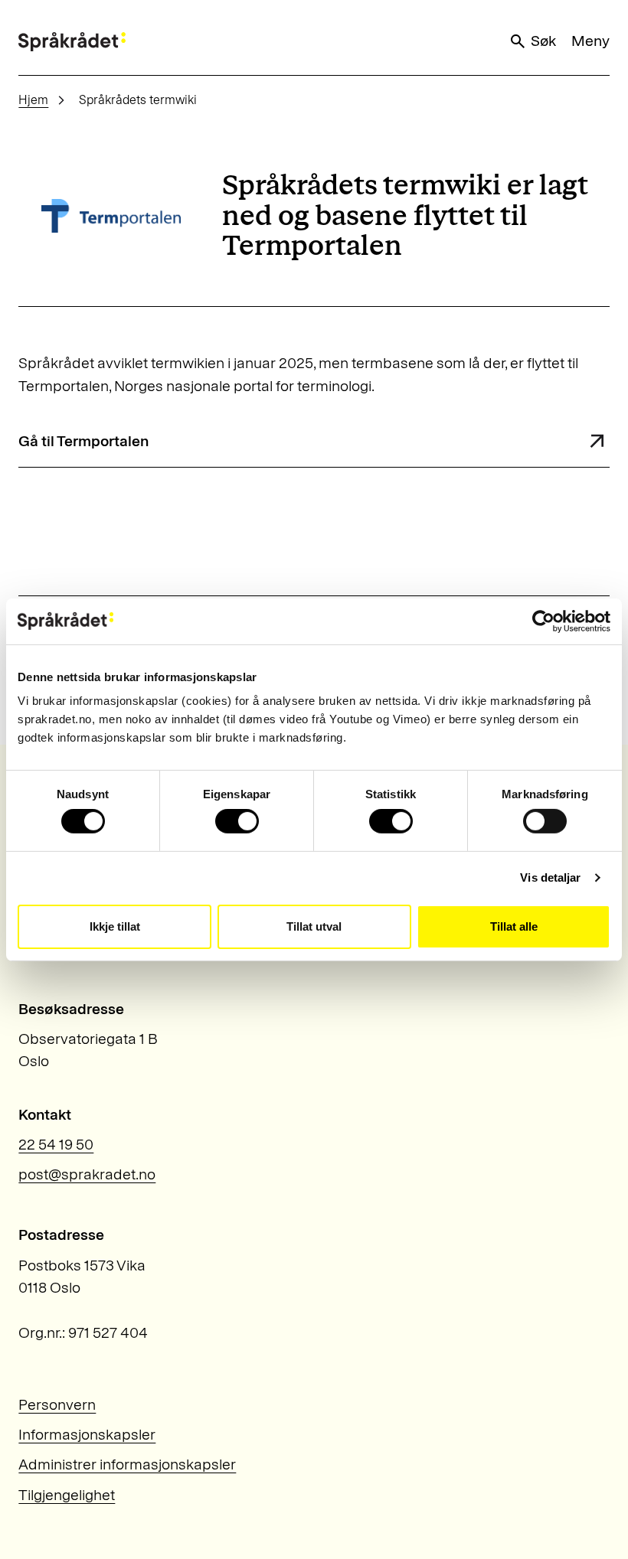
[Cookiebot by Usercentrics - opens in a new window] (543, 620)
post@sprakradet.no (86, 1174)
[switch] (237, 821)
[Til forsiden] (72, 41)
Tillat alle (514, 926)
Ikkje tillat (115, 926)
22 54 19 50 (55, 1144)
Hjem (33, 100)
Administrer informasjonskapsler (127, 1464)
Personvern (57, 1404)
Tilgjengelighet (66, 1495)
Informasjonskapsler (86, 1434)
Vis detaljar (550, 877)
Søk (543, 40)
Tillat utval (314, 926)
